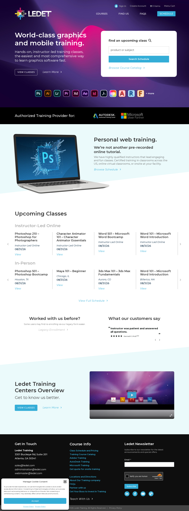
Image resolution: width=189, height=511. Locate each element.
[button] (65, 481)
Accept (35, 501)
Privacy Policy (28, 506)
